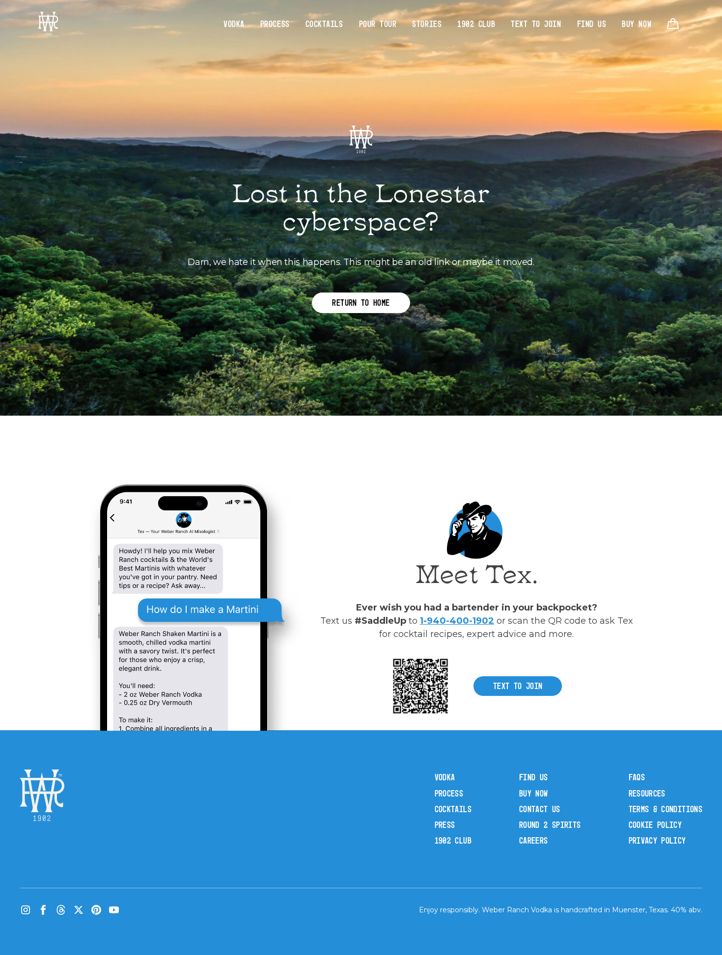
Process (275, 24)
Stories (427, 24)
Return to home (360, 302)
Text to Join (536, 24)
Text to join (517, 686)
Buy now (533, 793)
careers (533, 840)
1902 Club (476, 24)
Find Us (592, 24)
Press (445, 825)
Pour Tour (378, 24)
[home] (48, 23)
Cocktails (324, 24)
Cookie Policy (655, 825)
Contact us (539, 809)
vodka (445, 777)
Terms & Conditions (665, 809)
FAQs (637, 777)
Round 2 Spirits (550, 825)
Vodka (234, 24)
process (449, 793)
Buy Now (636, 24)
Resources (647, 793)
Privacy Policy (657, 840)
